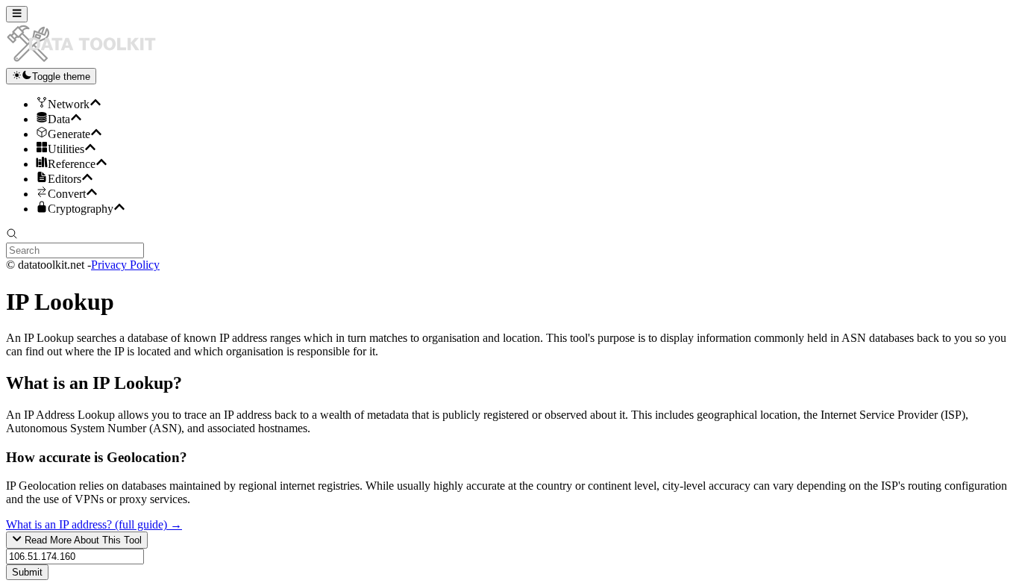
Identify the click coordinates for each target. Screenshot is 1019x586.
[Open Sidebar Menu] (17, 14)
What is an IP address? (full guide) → (94, 524)
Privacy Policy (125, 264)
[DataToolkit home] (88, 60)
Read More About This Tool (82, 540)
